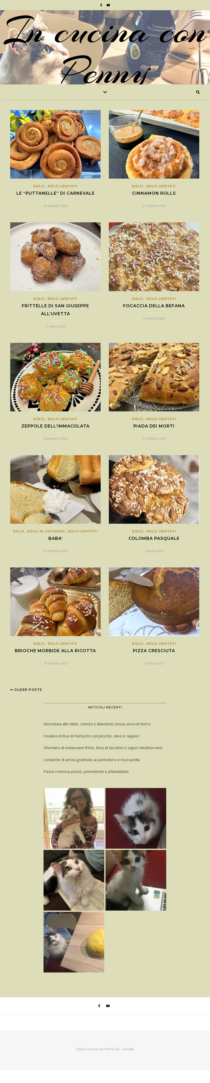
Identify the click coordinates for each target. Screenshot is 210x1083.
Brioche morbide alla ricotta (55, 650)
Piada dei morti (154, 426)
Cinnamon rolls (154, 193)
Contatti (128, 1049)
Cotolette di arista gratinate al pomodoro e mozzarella (92, 759)
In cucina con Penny (105, 51)
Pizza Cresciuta (154, 650)
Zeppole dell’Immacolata (56, 426)
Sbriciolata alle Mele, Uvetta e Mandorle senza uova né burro (97, 723)
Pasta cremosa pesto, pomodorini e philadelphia (86, 771)
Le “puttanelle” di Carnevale (55, 193)
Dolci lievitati (63, 186)
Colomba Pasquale (154, 538)
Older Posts (27, 690)
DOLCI (39, 186)
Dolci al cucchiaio (46, 531)
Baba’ (55, 538)
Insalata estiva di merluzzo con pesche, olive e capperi (91, 735)
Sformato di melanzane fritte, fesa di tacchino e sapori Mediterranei (103, 747)
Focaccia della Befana (154, 305)
